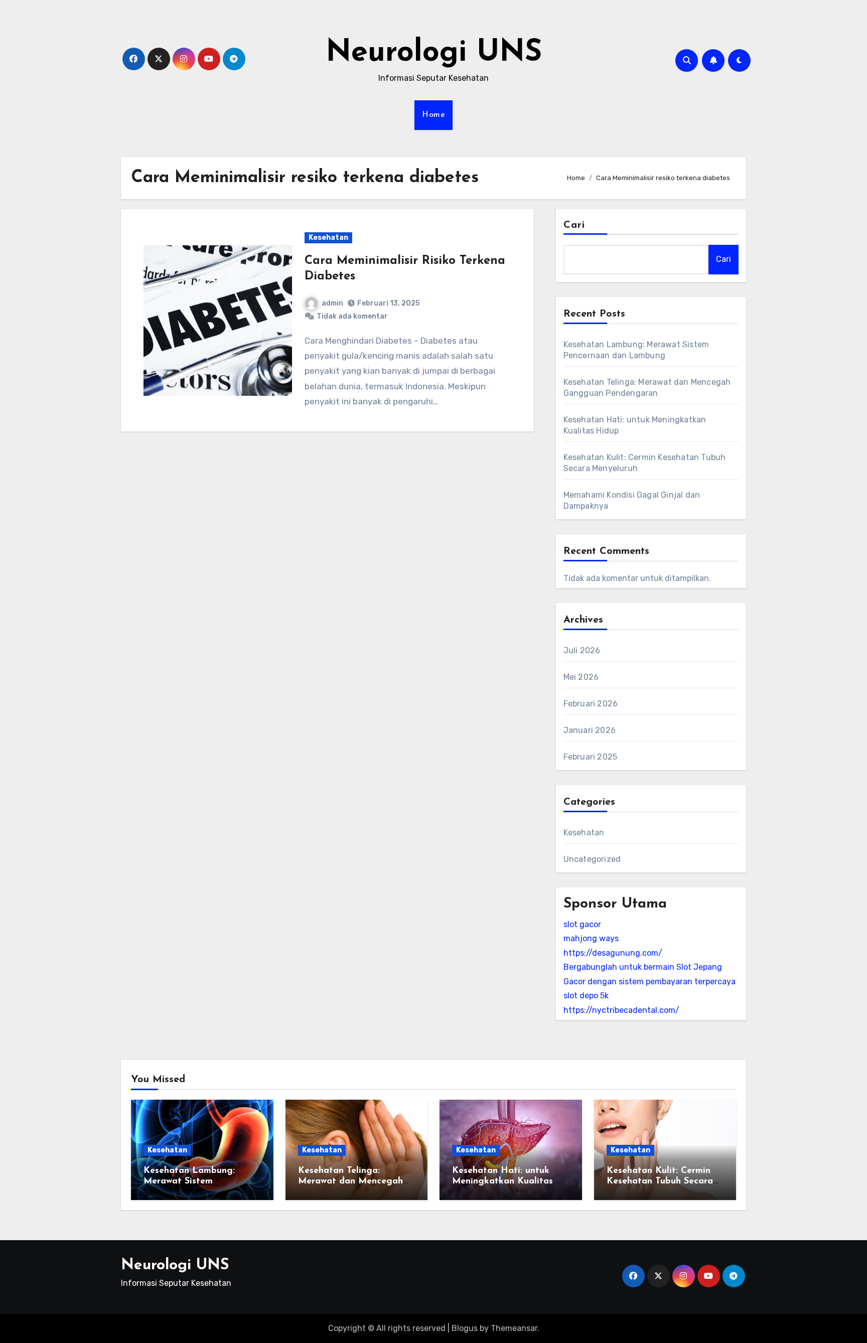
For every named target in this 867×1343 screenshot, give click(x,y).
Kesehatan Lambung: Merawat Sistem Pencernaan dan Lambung (199, 1181)
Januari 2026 (589, 730)
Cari (574, 225)
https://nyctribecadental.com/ (621, 1010)
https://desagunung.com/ (612, 953)
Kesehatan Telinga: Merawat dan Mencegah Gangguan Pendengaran (350, 1181)
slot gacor (582, 924)
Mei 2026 (581, 677)
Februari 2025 (590, 757)
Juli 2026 (582, 650)
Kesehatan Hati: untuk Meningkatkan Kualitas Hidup (502, 1181)
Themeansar (514, 1328)
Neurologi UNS (434, 53)
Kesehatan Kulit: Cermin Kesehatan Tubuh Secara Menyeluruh (660, 1181)
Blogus (465, 1328)
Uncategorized (592, 859)
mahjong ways (591, 938)
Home (433, 115)
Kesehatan (328, 237)
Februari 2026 (590, 703)
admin (332, 303)
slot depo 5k (586, 995)
